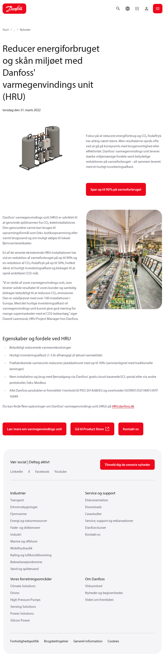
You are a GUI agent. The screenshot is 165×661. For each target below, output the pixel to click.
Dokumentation (96, 500)
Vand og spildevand (24, 569)
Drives (14, 593)
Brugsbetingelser (56, 641)
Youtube (60, 471)
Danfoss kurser (95, 527)
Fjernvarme (18, 514)
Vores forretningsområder (31, 578)
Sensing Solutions (23, 606)
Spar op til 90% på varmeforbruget (115, 189)
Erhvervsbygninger (24, 507)
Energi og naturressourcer (28, 520)
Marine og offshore (23, 541)
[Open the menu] (157, 8)
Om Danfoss (95, 578)
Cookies (113, 641)
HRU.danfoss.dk (123, 406)
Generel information (87, 641)
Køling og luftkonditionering (31, 555)
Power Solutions (22, 613)
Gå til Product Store (89, 429)
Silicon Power (20, 620)
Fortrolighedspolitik (24, 641)
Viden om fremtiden (99, 599)
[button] (137, 8)
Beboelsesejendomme (26, 562)
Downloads (93, 507)
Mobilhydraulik (21, 548)
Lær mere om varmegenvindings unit (34, 429)
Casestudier (93, 514)
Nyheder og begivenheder (104, 593)
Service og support (100, 493)
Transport (17, 500)
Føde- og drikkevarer (25, 527)
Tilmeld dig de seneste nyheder (127, 464)
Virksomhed (93, 586)
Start (6, 30)
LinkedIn (16, 471)
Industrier (18, 493)
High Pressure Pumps (25, 599)
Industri (15, 534)
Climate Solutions (22, 586)
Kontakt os (131, 429)
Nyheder (25, 30)
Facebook (42, 471)
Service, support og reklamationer (109, 520)
